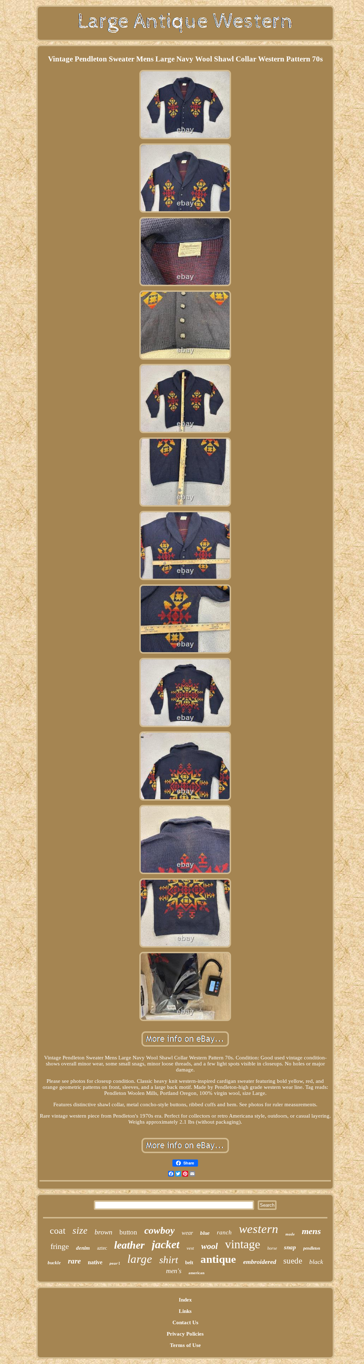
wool (209, 1246)
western (258, 1229)
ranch (224, 1232)
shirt (168, 1259)
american (196, 1273)
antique (218, 1259)
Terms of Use (185, 1345)
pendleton (311, 1248)
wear (187, 1233)
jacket (166, 1244)
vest (190, 1248)
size (80, 1230)
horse (272, 1248)
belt (189, 1262)
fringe (59, 1246)
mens (311, 1231)
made (290, 1234)
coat (57, 1231)
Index (185, 1300)
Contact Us (185, 1322)
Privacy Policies (185, 1334)
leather (129, 1245)
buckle (54, 1262)
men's (173, 1271)
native (95, 1262)
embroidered (259, 1261)
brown (103, 1232)
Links (185, 1311)
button (128, 1232)
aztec (102, 1248)
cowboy (159, 1230)
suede (292, 1260)
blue (205, 1233)
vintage (242, 1244)
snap (290, 1247)
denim (83, 1248)
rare (74, 1261)
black (316, 1261)
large (139, 1259)
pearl (114, 1264)
